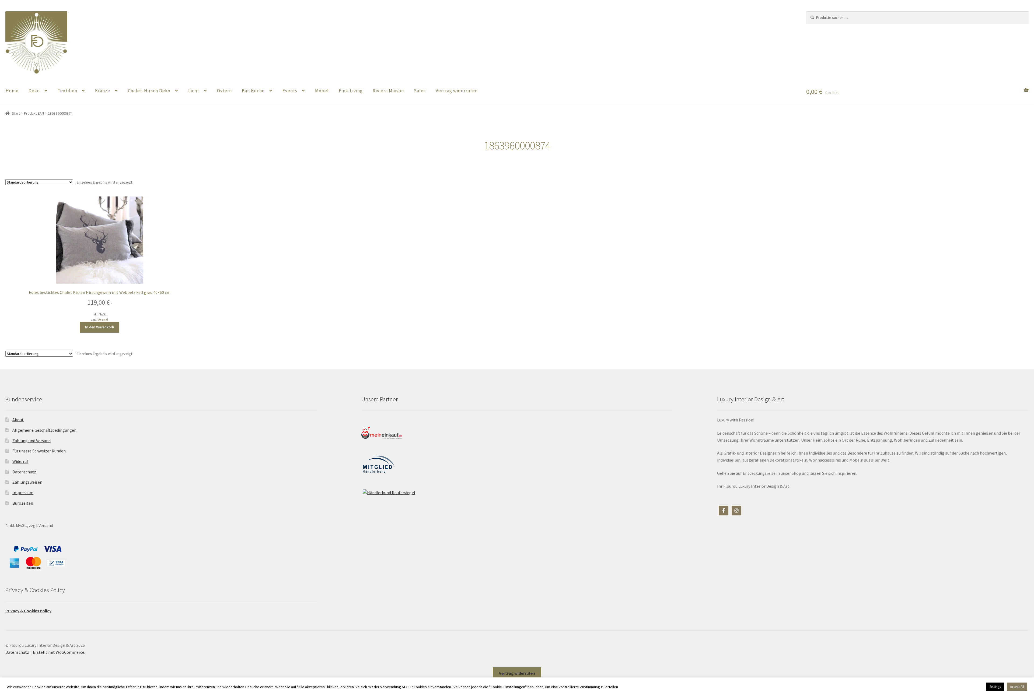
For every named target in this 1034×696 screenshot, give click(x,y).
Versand (103, 319)
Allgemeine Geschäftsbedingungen (44, 430)
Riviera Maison (388, 91)
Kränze (102, 91)
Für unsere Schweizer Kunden (39, 451)
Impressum (22, 492)
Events (289, 91)
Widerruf (20, 461)
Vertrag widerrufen (457, 91)
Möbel (322, 91)
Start (16, 113)
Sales (420, 91)
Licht (193, 91)
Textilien (67, 91)
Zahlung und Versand (31, 440)
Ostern (224, 91)
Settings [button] (995, 686)
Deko (34, 91)
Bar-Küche (253, 91)
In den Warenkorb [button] (99, 327)
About (18, 419)
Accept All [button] (1017, 686)
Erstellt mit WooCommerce (58, 652)
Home (12, 91)
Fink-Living (351, 91)
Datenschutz (24, 471)
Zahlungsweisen (27, 482)
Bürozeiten (22, 503)
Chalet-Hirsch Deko (149, 91)
